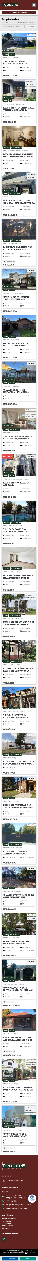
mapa (31, 26)
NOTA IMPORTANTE (9, 1219)
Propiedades (7, 1223)
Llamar (28, 1259)
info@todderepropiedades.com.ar (18, 1205)
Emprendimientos (8, 1226)
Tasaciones (6, 1221)
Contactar (11, 1259)
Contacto (5, 1228)
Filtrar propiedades (20, 13)
